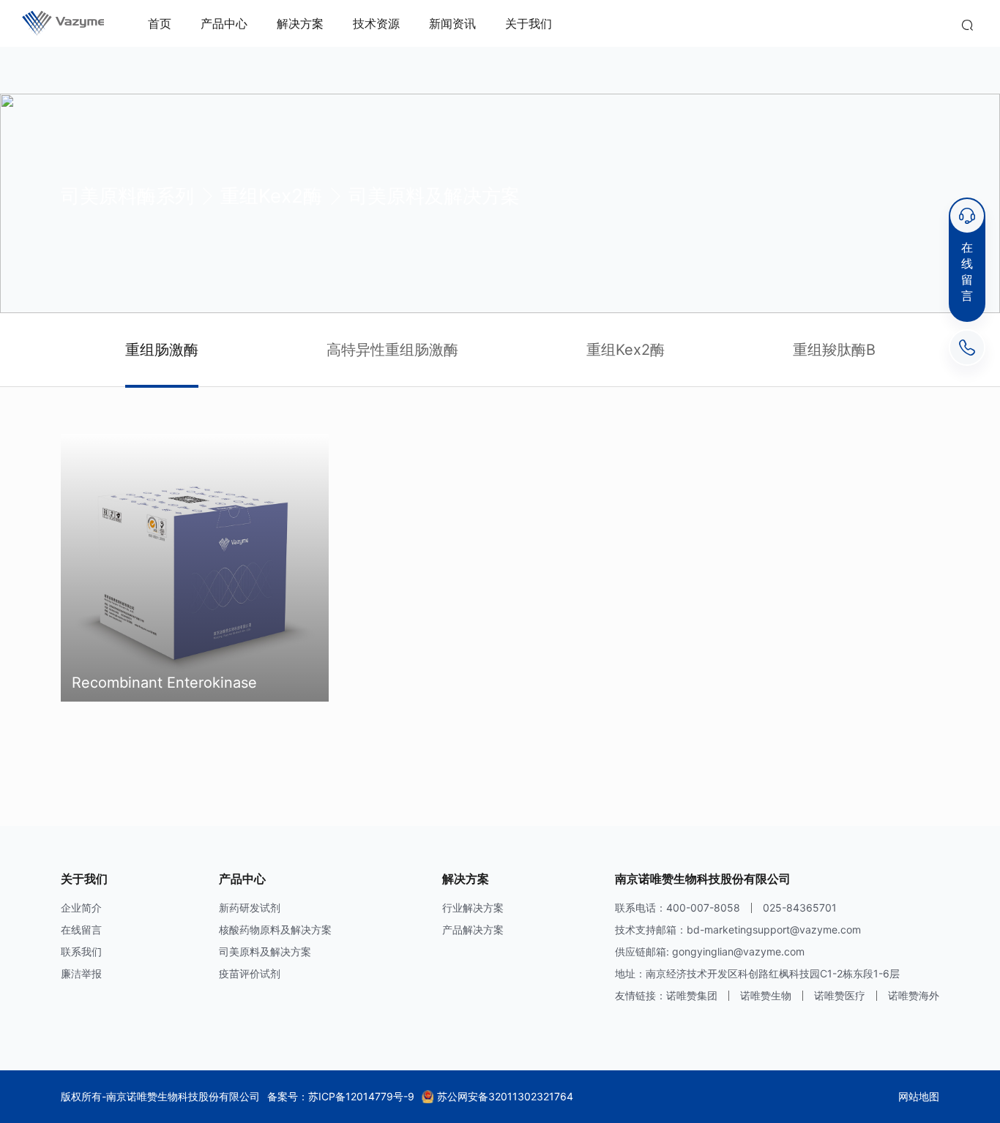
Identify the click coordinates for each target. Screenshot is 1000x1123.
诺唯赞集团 (691, 995)
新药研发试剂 (249, 907)
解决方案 (300, 23)
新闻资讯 (452, 23)
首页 (159, 23)
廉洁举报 (81, 973)
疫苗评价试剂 (249, 973)
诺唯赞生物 (765, 995)
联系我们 (81, 951)
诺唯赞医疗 (839, 995)
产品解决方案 (473, 929)
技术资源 (376, 23)
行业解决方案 (473, 907)
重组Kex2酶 (271, 196)
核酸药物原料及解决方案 (275, 929)
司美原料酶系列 (127, 196)
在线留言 (81, 929)
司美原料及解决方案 (434, 196)
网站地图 (918, 1096)
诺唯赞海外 (913, 995)
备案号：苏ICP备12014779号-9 (340, 1096)
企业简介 (81, 907)
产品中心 (224, 23)
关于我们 (528, 23)
